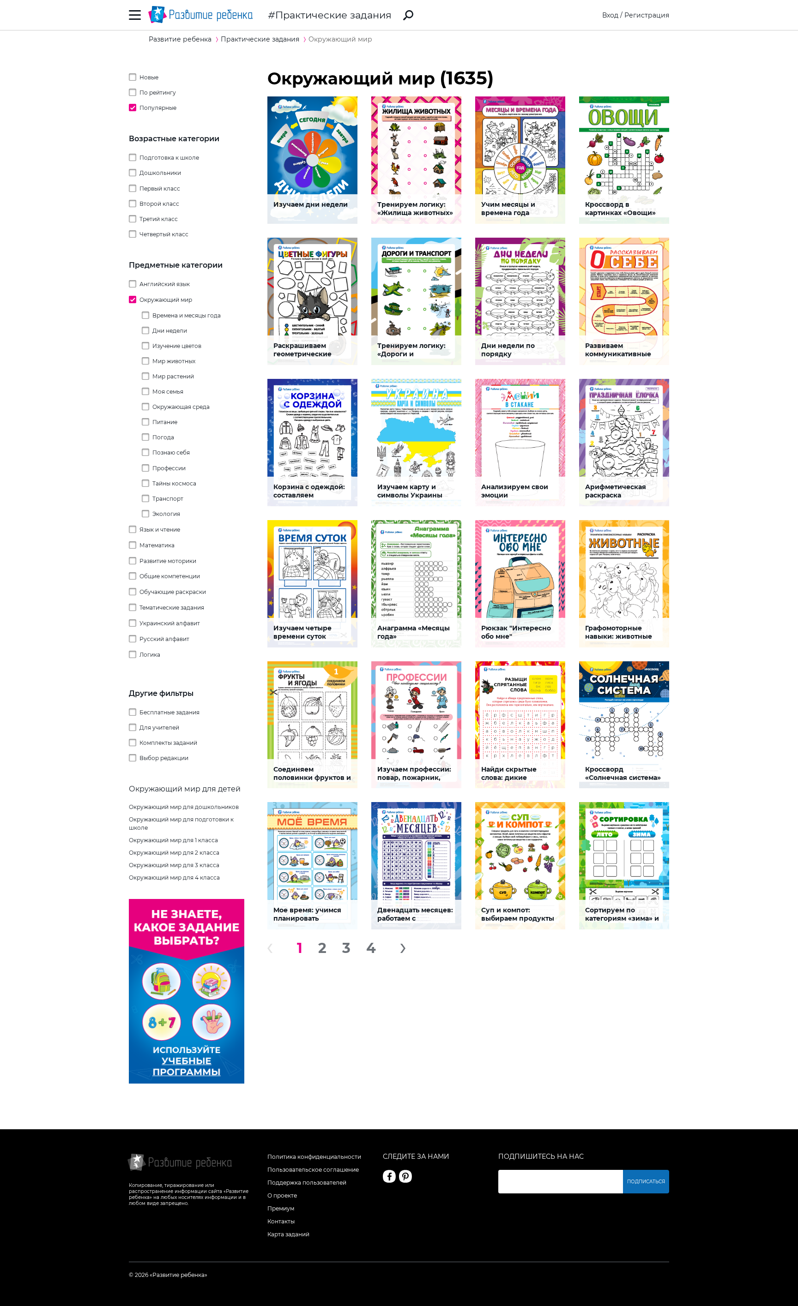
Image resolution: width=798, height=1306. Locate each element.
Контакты (281, 1221)
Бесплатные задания (169, 712)
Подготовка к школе (169, 157)
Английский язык (164, 284)
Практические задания (333, 15)
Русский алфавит (164, 638)
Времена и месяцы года (186, 315)
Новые (148, 77)
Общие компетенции (169, 576)
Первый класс (159, 188)
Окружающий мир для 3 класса (174, 865)
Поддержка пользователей (306, 1182)
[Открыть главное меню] (135, 15)
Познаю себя (171, 452)
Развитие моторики (167, 560)
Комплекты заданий (168, 742)
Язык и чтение (159, 529)
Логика (149, 654)
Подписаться (646, 1182)
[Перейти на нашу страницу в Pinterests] (405, 1176)
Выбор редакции (163, 758)
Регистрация (646, 15)
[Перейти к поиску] (408, 15)
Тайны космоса (174, 483)
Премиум (280, 1208)
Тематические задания (171, 607)
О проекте (282, 1195)
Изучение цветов (176, 345)
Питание (164, 422)
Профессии (169, 468)
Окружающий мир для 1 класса (173, 840)
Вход (610, 15)
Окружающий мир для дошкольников (184, 806)
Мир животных (173, 361)
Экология (166, 513)
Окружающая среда (181, 406)
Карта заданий (288, 1234)
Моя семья (167, 391)
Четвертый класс (163, 234)
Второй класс (159, 203)
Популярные (157, 107)
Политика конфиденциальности (314, 1156)
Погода (163, 437)
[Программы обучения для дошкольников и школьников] (186, 1081)
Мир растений (173, 376)
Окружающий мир (165, 299)
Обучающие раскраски (172, 591)
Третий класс (158, 219)
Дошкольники (160, 172)
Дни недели (169, 330)
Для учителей (159, 727)
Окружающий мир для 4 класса (174, 877)
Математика (157, 545)
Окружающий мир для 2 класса (174, 852)
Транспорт (167, 498)
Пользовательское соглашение (313, 1169)
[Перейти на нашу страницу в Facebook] (389, 1176)
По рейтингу (157, 92)
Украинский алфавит (169, 623)
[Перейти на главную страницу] (200, 15)
